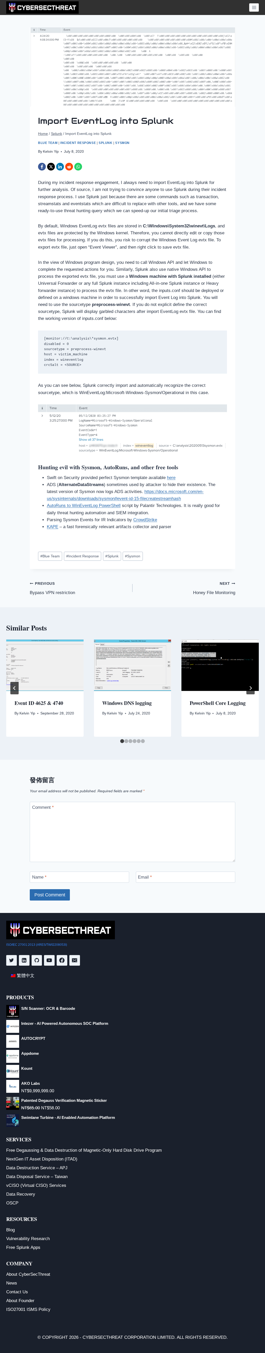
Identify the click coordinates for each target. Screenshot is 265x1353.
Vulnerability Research (28, 1238)
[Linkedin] (24, 960)
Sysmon (122, 143)
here (171, 477)
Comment (43, 807)
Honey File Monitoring (214, 588)
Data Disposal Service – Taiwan (37, 1176)
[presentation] (45, 665)
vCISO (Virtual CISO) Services (36, 1185)
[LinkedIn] (60, 167)
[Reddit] (69, 167)
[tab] (122, 741)
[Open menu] (254, 7)
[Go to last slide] (14, 688)
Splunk (106, 143)
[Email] (74, 960)
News (11, 1283)
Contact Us (17, 1291)
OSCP (12, 1203)
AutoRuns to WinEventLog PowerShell (84, 505)
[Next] (250, 688)
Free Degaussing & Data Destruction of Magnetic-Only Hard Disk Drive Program (84, 1150)
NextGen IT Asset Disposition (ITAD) (41, 1159)
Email (145, 877)
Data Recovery (20, 1194)
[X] (51, 167)
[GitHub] (37, 960)
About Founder (20, 1300)
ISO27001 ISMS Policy (28, 1309)
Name (39, 877)
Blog (10, 1229)
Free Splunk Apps (23, 1247)
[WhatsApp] (78, 167)
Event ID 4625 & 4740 (38, 703)
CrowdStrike (145, 519)
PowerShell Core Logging (218, 703)
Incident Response (78, 143)
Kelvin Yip (51, 151)
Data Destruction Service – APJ (37, 1167)
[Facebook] (42, 167)
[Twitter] (11, 960)
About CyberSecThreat (28, 1274)
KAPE (52, 526)
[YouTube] (49, 960)
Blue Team (47, 143)
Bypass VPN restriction (52, 588)
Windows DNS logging (127, 703)
